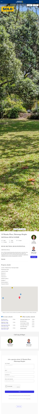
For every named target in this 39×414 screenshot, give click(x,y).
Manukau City (6, 4)
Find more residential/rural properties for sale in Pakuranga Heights (19, 395)
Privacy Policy (28, 398)
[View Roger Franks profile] (33, 248)
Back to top (19, 406)
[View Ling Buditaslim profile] (33, 237)
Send (19, 391)
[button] (19, 298)
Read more (3, 259)
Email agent (34, 256)
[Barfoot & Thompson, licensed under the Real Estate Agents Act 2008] (19, 1)
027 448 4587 (33, 253)
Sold (1, 4)
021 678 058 (34, 243)
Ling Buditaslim (10, 344)
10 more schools (23, 328)
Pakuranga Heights (13, 4)
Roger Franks (33, 252)
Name (6, 370)
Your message (7, 363)
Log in (37, 1)
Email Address (7, 374)
